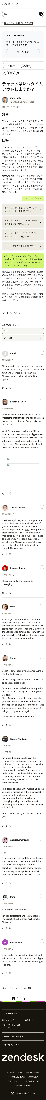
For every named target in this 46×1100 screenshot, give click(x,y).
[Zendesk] (23, 1057)
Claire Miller (16, 98)
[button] (21, 1013)
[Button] (4, 313)
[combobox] (23, 331)
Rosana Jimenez (18, 568)
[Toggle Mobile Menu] (41, 4)
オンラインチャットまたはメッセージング (22, 177)
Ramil (13, 353)
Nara (12, 606)
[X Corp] (13, 73)
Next (31, 998)
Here (36, 541)
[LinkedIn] (18, 73)
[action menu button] (42, 353)
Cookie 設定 (33, 1077)
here (27, 529)
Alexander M (16, 942)
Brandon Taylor (18, 401)
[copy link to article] (4, 73)
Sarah (13, 658)
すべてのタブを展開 (32, 198)
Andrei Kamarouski (19, 839)
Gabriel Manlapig (18, 738)
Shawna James (17, 507)
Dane (12, 896)
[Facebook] (9, 73)
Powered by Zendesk (26, 1093)
